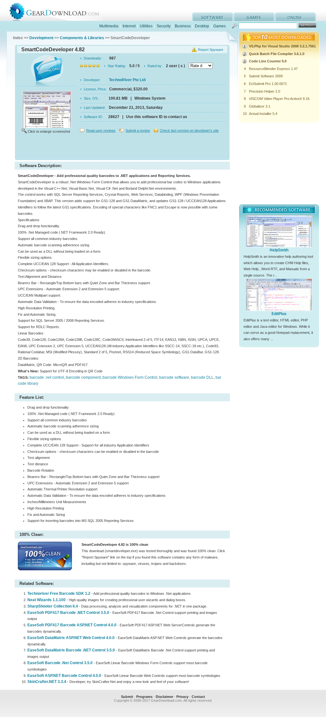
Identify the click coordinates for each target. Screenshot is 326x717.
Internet (129, 26)
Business (183, 26)
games (254, 17)
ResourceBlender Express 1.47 (273, 69)
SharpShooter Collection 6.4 (52, 606)
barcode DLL (202, 377)
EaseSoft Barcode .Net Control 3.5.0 (60, 663)
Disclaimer (164, 697)
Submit (127, 697)
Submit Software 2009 (266, 76)
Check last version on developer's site (189, 130)
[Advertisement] (122, 147)
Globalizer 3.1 (259, 106)
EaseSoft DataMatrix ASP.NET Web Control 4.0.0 (71, 638)
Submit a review (137, 130)
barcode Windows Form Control (130, 377)
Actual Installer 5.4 (263, 114)
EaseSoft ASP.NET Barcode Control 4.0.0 (64, 675)
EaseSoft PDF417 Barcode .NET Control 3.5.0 (68, 612)
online (295, 17)
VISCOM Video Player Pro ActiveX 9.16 (279, 99)
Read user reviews (101, 130)
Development (41, 38)
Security (164, 26)
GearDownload (59, 10)
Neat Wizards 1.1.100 (46, 600)
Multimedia (108, 26)
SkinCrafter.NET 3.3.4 (46, 681)
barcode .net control (47, 377)
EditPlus (279, 314)
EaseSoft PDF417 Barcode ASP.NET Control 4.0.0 (72, 625)
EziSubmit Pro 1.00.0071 (268, 84)
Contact (198, 697)
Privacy (182, 697)
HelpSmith (279, 250)
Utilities (146, 26)
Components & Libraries (82, 38)
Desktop (202, 26)
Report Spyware (210, 50)
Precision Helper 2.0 (264, 91)
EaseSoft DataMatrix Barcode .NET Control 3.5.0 (71, 650)
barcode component (83, 377)
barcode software (174, 377)
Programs (144, 697)
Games (219, 26)
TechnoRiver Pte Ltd (127, 80)
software (212, 17)
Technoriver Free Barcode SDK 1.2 (58, 593)
